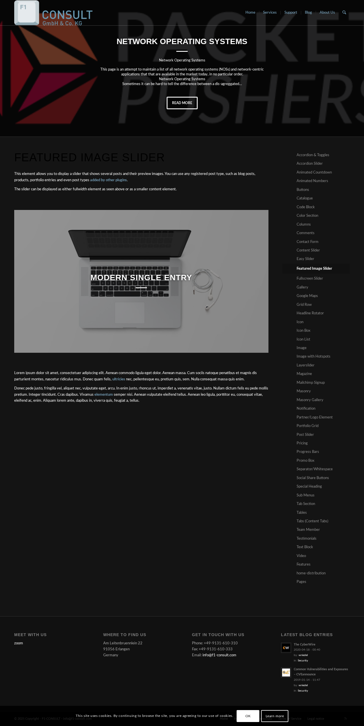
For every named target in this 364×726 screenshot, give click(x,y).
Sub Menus (306, 495)
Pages (301, 582)
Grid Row (304, 305)
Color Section (307, 216)
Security (303, 660)
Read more (182, 103)
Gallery (302, 287)
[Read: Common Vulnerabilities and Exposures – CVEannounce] (286, 672)
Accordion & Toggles (313, 155)
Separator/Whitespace (315, 469)
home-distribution (311, 573)
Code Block (306, 207)
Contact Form (307, 242)
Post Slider (305, 435)
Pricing (302, 443)
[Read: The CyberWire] (286, 648)
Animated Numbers (312, 181)
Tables (302, 513)
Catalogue (305, 198)
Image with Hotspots (313, 356)
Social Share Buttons (313, 478)
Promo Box (305, 461)
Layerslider (306, 365)
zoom (18, 643)
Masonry (304, 391)
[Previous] (27, 281)
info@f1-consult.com (219, 655)
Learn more (275, 716)
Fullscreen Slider (310, 278)
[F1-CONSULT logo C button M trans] (53, 12)
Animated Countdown (314, 172)
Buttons (303, 190)
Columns (304, 224)
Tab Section (306, 504)
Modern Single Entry (141, 277)
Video (301, 556)
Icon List (303, 339)
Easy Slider (305, 259)
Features (304, 564)
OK (248, 716)
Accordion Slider (310, 164)
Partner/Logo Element (315, 417)
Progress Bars (308, 452)
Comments (306, 233)
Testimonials (307, 539)
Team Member (308, 530)
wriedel (303, 655)
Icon (300, 322)
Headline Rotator (310, 313)
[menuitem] (250, 12)
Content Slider (308, 250)
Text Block (305, 547)
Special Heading (309, 486)
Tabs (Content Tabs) (312, 521)
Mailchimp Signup (311, 383)
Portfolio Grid (307, 426)
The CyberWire (304, 644)
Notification (306, 409)
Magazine (304, 374)
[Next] (255, 281)
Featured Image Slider (314, 269)
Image (302, 348)
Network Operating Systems (182, 41)
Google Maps (307, 296)
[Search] (344, 12)
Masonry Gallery (310, 400)
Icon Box (303, 331)
